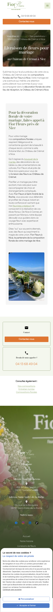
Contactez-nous (26, 22)
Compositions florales (26, 392)
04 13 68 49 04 (28, 16)
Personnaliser (27, 599)
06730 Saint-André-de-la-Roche (26, 506)
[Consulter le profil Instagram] (23, 523)
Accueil (24, 36)
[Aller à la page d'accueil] (16, 6)
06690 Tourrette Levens (26, 488)
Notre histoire (26, 541)
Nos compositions (26, 386)
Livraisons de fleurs (26, 546)
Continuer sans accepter (12, 590)
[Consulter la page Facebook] (16, 523)
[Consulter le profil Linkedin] (30, 523)
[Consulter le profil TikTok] (37, 523)
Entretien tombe (26, 389)
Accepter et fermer (27, 605)
